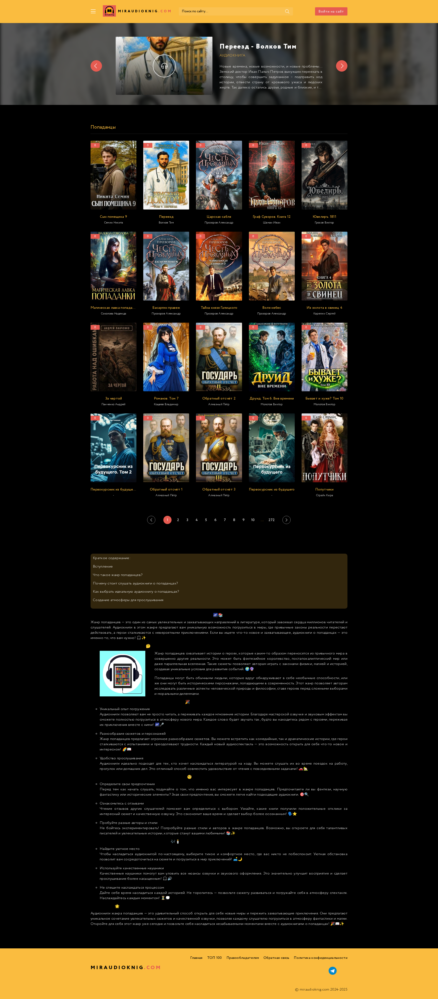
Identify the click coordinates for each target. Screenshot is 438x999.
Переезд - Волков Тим (258, 47)
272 (272, 520)
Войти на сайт (331, 11)
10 (253, 520)
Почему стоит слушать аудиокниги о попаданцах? (135, 583)
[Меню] (93, 11)
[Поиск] (287, 11)
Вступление (103, 566)
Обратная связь (276, 957)
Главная (196, 957)
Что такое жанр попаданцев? (117, 575)
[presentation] (96, 66)
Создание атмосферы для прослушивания (128, 600)
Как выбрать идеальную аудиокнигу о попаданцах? (136, 591)
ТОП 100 (214, 957)
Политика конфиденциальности (320, 957)
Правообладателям (243, 957)
